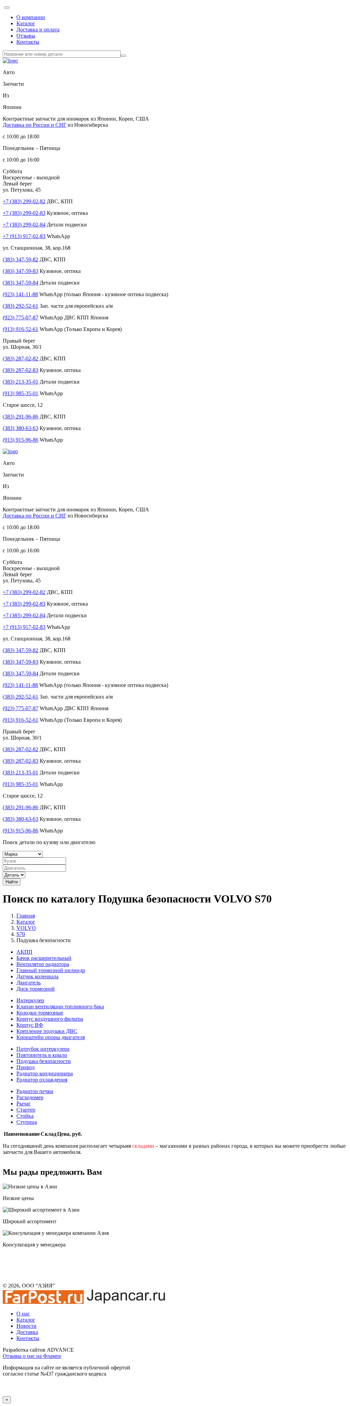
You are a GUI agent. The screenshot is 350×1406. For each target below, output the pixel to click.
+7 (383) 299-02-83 (24, 213)
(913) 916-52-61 (20, 329)
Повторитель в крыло (41, 1055)
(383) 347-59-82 (20, 259)
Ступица (26, 1122)
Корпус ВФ (29, 1025)
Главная (25, 916)
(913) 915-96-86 (20, 440)
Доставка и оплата (37, 29)
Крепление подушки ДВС (46, 1031)
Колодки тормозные (39, 1013)
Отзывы (25, 36)
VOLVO (26, 928)
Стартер (25, 1110)
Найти (11, 881)
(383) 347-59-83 (20, 271)
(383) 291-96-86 (20, 416)
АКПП (24, 952)
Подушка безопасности (43, 1061)
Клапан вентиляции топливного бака (60, 1006)
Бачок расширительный (43, 958)
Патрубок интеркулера (42, 1049)
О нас (23, 1314)
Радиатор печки (34, 1091)
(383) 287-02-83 (20, 370)
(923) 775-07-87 (20, 317)
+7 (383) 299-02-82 (24, 201)
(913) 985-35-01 (20, 393)
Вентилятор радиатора (42, 964)
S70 (20, 934)
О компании (30, 17)
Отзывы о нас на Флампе (32, 1356)
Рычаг (23, 1103)
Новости (26, 1326)
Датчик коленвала (37, 976)
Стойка (24, 1116)
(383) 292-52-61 (20, 306)
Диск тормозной (35, 989)
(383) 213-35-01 (20, 382)
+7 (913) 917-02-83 (24, 236)
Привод (25, 1067)
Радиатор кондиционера (44, 1073)
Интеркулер (30, 1000)
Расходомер (29, 1097)
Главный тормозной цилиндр (50, 970)
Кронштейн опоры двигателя (50, 1037)
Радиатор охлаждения (41, 1080)
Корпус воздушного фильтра (49, 1019)
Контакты (27, 42)
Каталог (25, 23)
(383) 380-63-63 (20, 428)
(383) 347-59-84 (20, 283)
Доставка (27, 1332)
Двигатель (28, 982)
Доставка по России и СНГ (34, 125)
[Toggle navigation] (7, 7)
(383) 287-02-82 (20, 358)
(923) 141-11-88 (20, 294)
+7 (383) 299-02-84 (24, 225)
